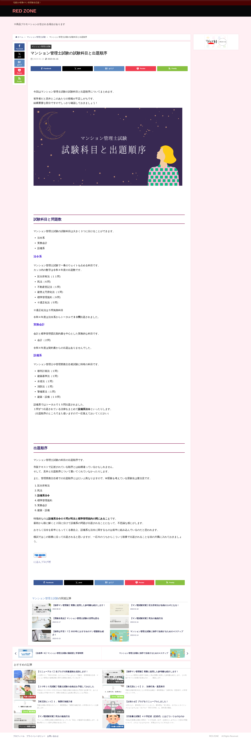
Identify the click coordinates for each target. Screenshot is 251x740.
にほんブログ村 (42, 562)
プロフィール (19, 736)
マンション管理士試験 (41, 46)
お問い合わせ (53, 736)
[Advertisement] (109, 81)
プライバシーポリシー (35, 736)
